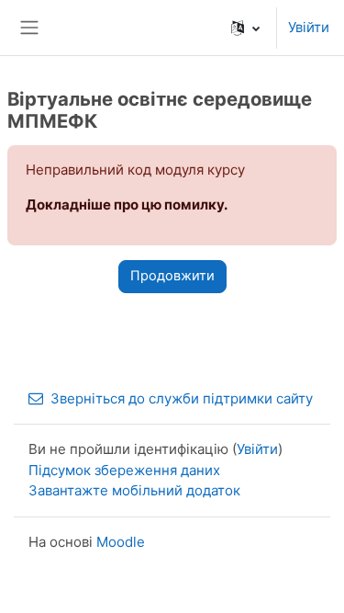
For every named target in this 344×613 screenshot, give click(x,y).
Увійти (308, 27)
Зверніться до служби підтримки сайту (181, 398)
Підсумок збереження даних (124, 470)
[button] (245, 27)
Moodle (120, 542)
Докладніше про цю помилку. (126, 204)
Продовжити (172, 275)
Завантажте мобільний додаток (134, 490)
